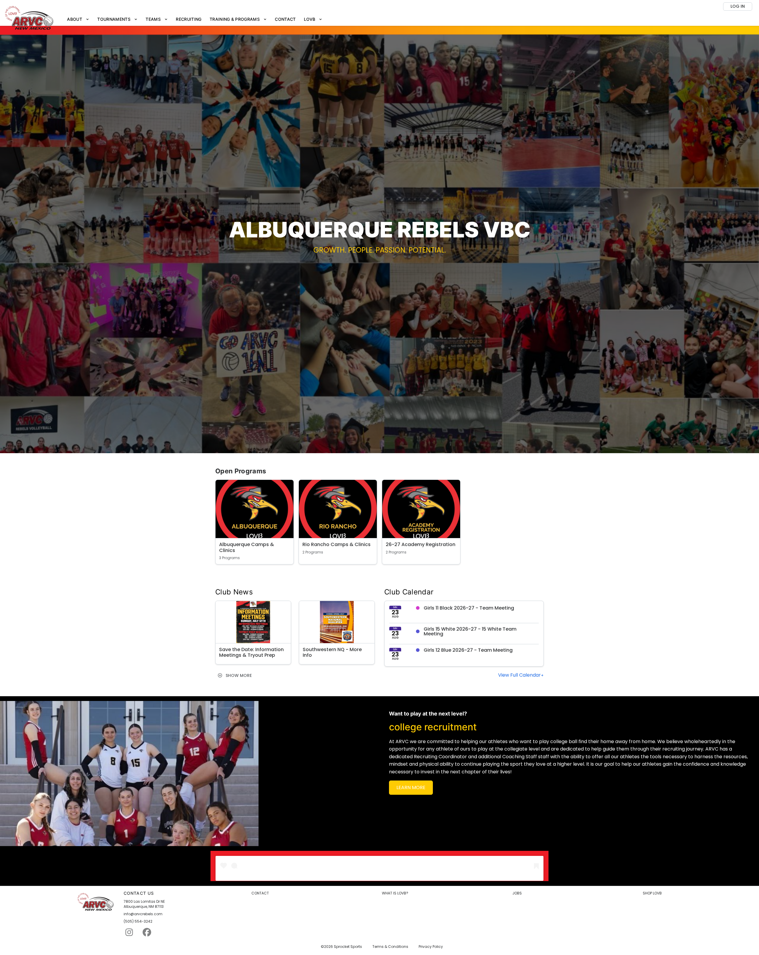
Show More (238, 675)
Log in (738, 6)
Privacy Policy (431, 947)
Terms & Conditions (390, 947)
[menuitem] (78, 19)
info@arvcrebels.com (143, 914)
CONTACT (260, 893)
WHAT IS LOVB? (395, 893)
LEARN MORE (410, 787)
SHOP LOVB (652, 893)
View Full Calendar (519, 675)
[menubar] (194, 19)
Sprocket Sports (348, 947)
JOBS (517, 893)
